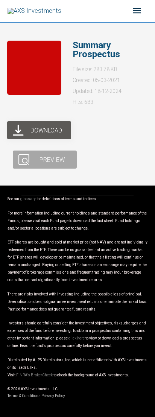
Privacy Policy (53, 396)
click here (76, 338)
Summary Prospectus (96, 49)
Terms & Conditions (24, 396)
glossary (28, 199)
